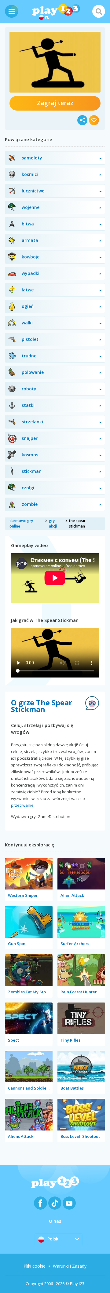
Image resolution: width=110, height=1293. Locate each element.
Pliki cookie (35, 1266)
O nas (55, 1221)
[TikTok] (54, 1203)
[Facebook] (40, 1203)
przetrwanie (22, 805)
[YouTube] (69, 1203)
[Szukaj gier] (98, 11)
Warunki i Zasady (69, 1266)
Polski (53, 1239)
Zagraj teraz (55, 103)
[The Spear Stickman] (55, 62)
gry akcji (53, 523)
